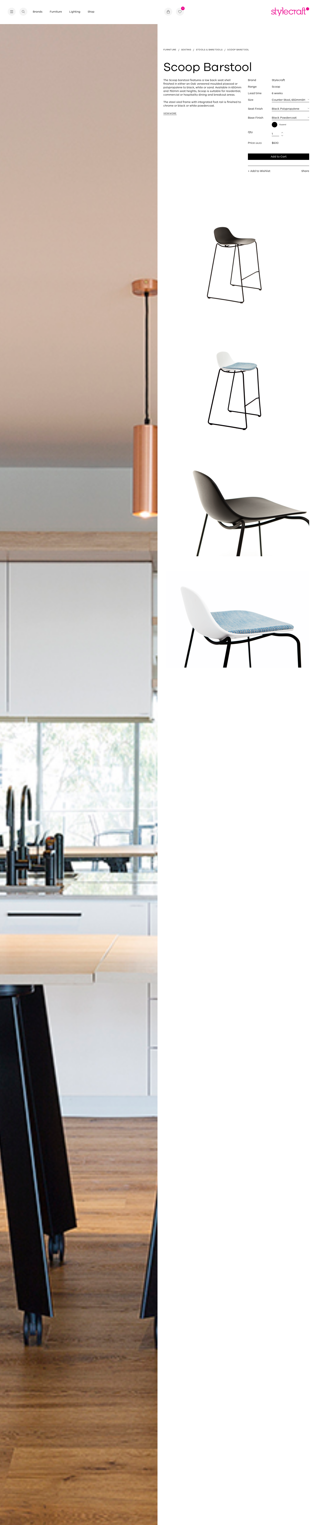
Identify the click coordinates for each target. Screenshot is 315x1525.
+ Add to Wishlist (259, 171)
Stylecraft (278, 80)
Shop (91, 12)
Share (305, 171)
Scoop (276, 87)
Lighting (74, 12)
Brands (37, 12)
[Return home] (290, 11)
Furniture (56, 12)
